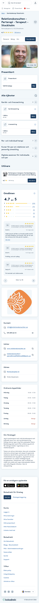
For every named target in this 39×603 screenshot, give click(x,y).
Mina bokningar (9, 516)
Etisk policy (7, 570)
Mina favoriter (8, 519)
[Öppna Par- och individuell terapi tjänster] (36, 141)
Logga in (6, 512)
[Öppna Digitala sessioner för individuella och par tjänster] (36, 156)
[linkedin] (8, 591)
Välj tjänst (32, 180)
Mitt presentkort (9, 523)
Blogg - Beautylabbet (11, 545)
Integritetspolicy (9, 574)
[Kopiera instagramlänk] (33, 355)
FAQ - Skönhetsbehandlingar (13, 548)
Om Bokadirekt (9, 541)
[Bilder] (19, 302)
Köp (33, 86)
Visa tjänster (30, 39)
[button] (19, 82)
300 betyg (17, 32)
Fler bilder (30, 65)
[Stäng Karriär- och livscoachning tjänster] (36, 102)
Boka (33, 116)
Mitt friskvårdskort (10, 527)
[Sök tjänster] (36, 95)
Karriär (6, 556)
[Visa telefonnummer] (33, 333)
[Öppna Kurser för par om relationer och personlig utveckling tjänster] (36, 148)
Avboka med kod (9, 530)
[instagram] (5, 591)
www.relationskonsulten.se (16, 348)
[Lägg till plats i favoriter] (35, 22)
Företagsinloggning (19, 497)
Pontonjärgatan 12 (13, 372)
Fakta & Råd (8, 552)
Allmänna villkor (9, 581)
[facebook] (12, 591)
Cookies (6, 578)
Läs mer (7, 239)
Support (6, 559)
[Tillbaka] (3, 3)
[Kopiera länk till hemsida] (33, 348)
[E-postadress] (20, 327)
